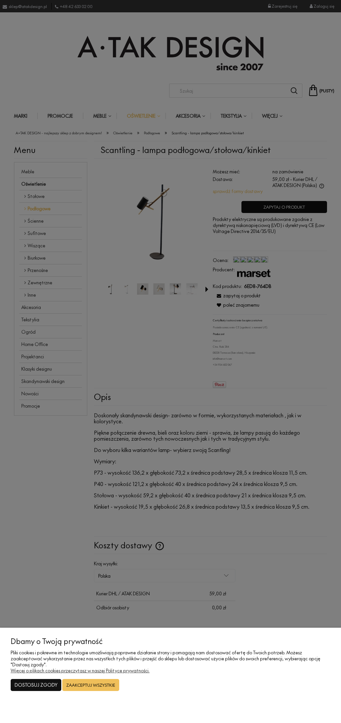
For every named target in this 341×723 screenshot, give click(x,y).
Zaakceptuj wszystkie (90, 685)
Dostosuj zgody (36, 685)
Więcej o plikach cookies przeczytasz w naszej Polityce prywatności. (80, 670)
